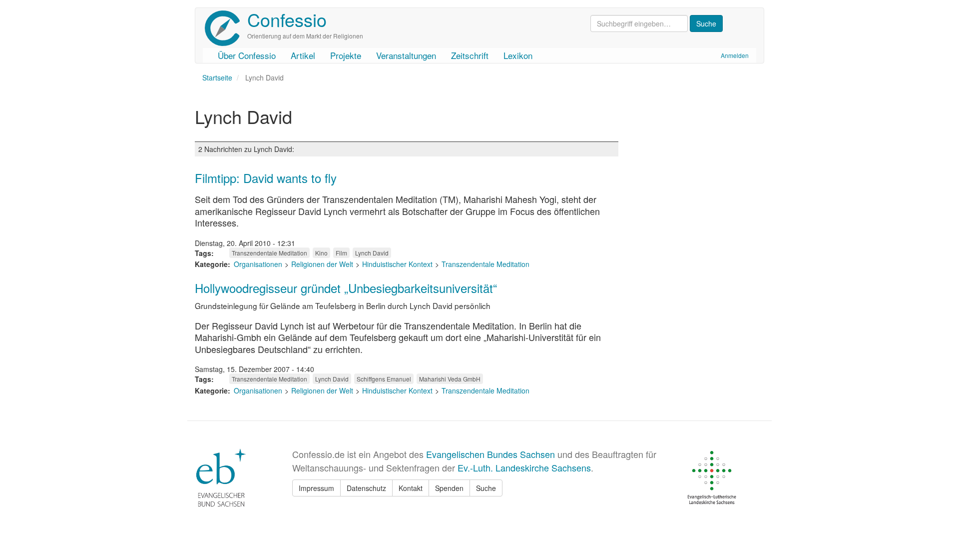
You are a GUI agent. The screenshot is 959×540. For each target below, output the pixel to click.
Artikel (303, 55)
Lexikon (517, 55)
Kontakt (411, 488)
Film (341, 252)
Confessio (287, 19)
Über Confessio (247, 55)
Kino (321, 252)
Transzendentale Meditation (269, 252)
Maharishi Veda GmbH (449, 378)
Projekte (345, 55)
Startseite (217, 77)
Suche (486, 488)
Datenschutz (366, 488)
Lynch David (372, 252)
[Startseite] (226, 28)
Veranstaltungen (406, 55)
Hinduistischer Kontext (397, 264)
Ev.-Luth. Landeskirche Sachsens (524, 467)
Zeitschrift (469, 55)
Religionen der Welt (322, 264)
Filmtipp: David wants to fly (266, 177)
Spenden (449, 488)
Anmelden (735, 55)
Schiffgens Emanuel (384, 378)
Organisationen (258, 264)
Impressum (316, 488)
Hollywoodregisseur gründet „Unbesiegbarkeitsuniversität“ (346, 287)
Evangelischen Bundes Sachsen (490, 454)
